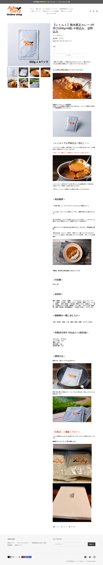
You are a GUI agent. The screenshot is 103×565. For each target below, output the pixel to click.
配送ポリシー (11, 542)
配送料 (54, 41)
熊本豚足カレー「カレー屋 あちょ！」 (78, 561)
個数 (54, 46)
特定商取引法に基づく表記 (39, 542)
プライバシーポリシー (23, 542)
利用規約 (10, 545)
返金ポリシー (18, 545)
